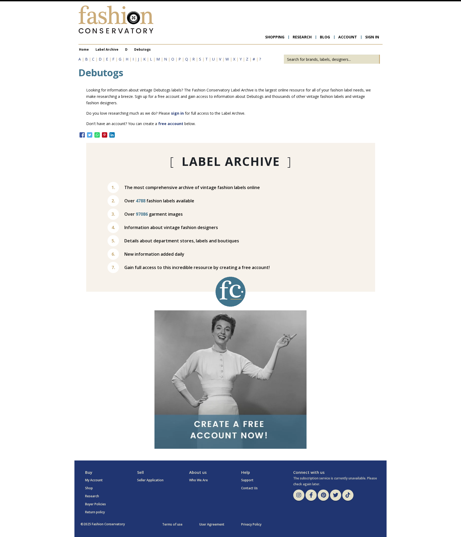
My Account (94, 480)
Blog (325, 36)
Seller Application (150, 480)
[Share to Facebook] (82, 135)
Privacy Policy (251, 524)
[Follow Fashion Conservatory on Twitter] (335, 495)
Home (84, 49)
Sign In (372, 36)
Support (247, 480)
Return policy (95, 512)
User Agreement (211, 524)
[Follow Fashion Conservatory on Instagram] (298, 495)
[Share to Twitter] (89, 135)
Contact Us (249, 488)
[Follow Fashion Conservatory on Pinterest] (323, 495)
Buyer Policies (95, 504)
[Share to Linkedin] (112, 135)
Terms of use (172, 524)
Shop (89, 488)
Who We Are (198, 480)
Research (302, 36)
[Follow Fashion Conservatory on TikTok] (347, 495)
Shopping (274, 36)
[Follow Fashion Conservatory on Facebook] (311, 495)
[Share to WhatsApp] (97, 135)
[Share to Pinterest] (104, 135)
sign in (177, 113)
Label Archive (107, 49)
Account (347, 36)
